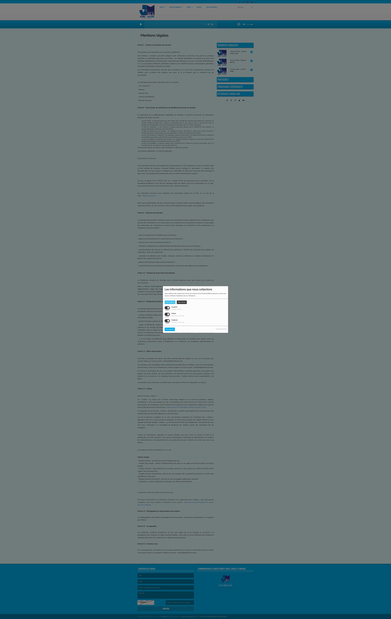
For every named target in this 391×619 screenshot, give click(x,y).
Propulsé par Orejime (221, 329)
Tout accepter (170, 302)
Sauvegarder (170, 329)
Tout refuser (182, 302)
